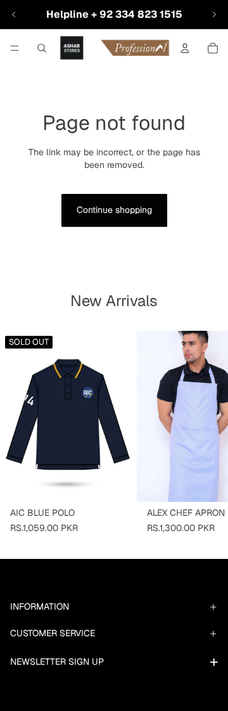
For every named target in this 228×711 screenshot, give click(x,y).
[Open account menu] (185, 48)
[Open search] (42, 48)
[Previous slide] (14, 15)
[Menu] (14, 48)
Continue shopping (114, 209)
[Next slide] (214, 15)
